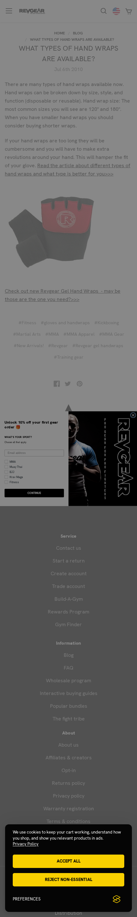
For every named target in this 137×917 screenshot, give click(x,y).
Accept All (69, 861)
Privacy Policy (26, 844)
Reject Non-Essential (68, 879)
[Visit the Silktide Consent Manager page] (116, 899)
